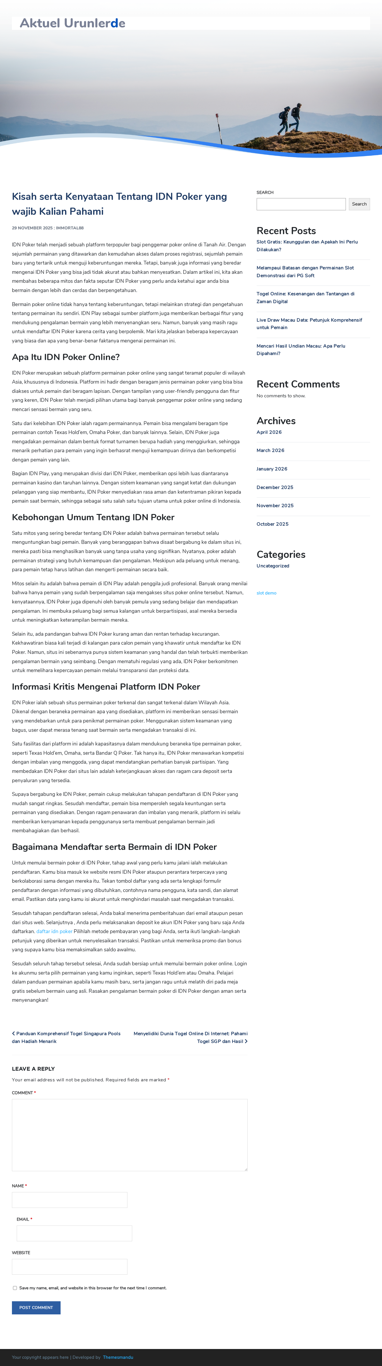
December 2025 (275, 487)
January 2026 (272, 469)
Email (24, 1219)
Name (19, 1186)
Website (21, 1253)
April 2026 (269, 432)
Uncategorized (273, 566)
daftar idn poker (54, 931)
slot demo (266, 593)
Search (265, 192)
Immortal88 (70, 228)
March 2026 (270, 450)
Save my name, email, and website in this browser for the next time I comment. (93, 1288)
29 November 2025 (32, 228)
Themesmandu (118, 1357)
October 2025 (273, 524)
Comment (24, 1093)
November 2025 (275, 505)
